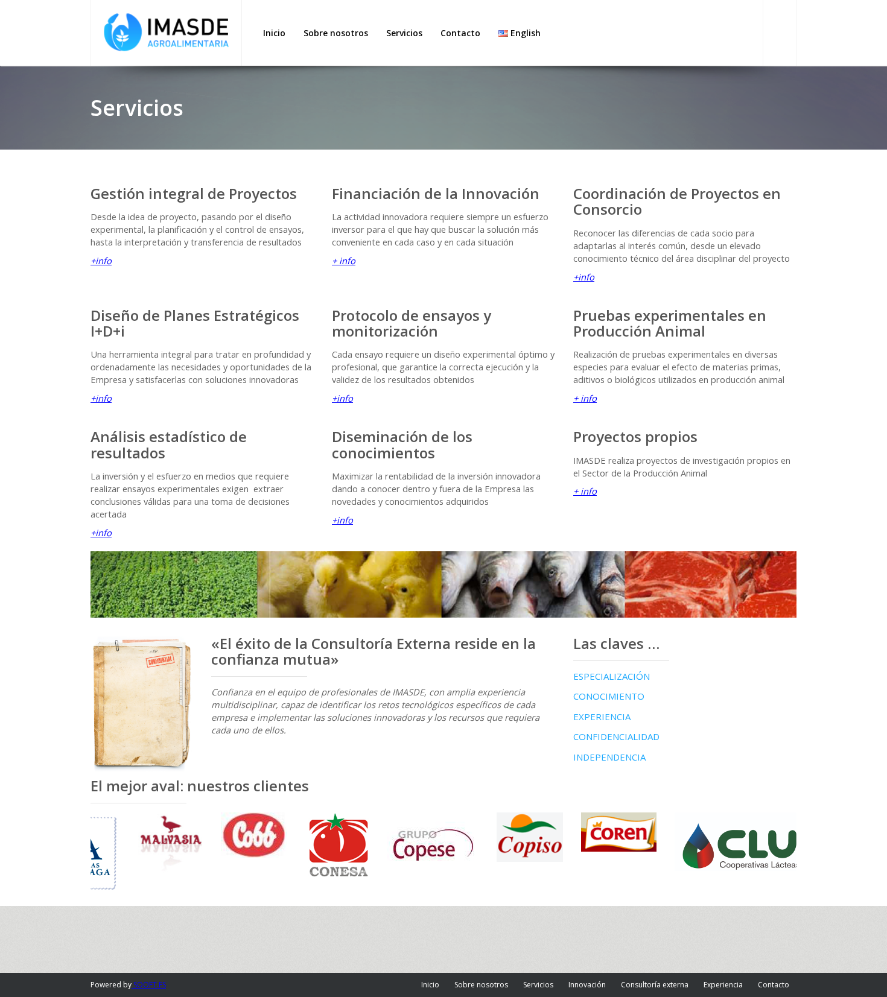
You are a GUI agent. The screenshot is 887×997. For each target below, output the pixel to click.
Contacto (773, 985)
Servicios (538, 985)
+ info (343, 261)
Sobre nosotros (481, 985)
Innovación (587, 985)
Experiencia (723, 985)
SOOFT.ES (149, 985)
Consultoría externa (654, 985)
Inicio (430, 985)
